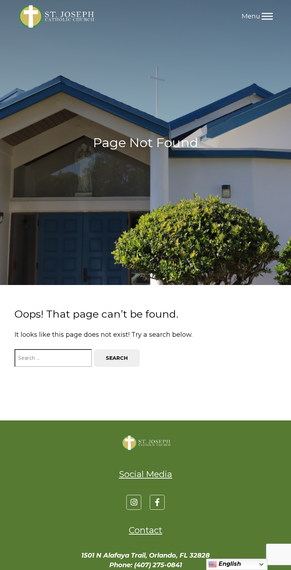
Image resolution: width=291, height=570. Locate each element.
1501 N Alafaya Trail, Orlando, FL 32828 (145, 555)
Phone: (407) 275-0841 (145, 565)
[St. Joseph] (56, 16)
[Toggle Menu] (267, 16)
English (229, 563)
